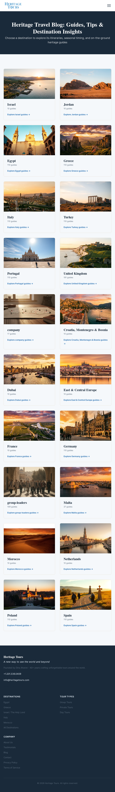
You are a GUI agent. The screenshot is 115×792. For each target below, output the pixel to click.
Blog (6, 752)
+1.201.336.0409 (12, 673)
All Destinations (11, 727)
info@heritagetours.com (16, 680)
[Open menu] (109, 5)
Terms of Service (12, 767)
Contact (7, 757)
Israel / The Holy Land (14, 712)
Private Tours (66, 707)
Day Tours (65, 712)
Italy (6, 717)
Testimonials (10, 747)
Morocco (8, 722)
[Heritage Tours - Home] (13, 5)
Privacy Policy (10, 762)
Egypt (6, 702)
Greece (7, 707)
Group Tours (66, 702)
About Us (8, 742)
